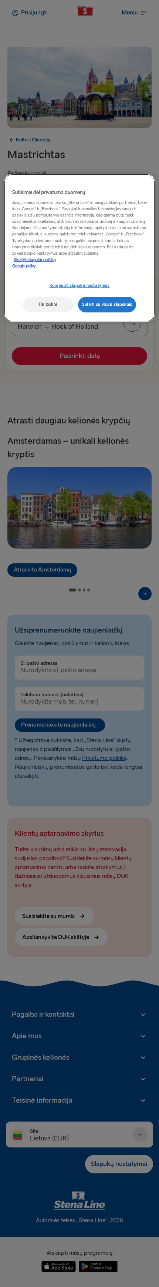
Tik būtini (47, 304)
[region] (79, 248)
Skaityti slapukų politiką (35, 259)
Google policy (24, 266)
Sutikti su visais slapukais (107, 304)
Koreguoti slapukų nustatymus (80, 285)
